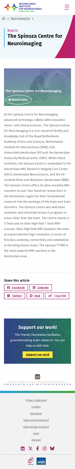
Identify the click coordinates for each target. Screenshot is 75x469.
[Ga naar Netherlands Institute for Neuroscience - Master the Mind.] (3, 18)
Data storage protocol (36, 426)
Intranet (36, 440)
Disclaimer (36, 413)
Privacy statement (36, 400)
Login (36, 433)
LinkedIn (43, 287)
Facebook (18, 287)
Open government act (36, 420)
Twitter (16, 296)
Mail (37, 296)
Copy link (59, 296)
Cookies (36, 406)
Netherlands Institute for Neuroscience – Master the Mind (23, 7)
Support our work (37, 354)
